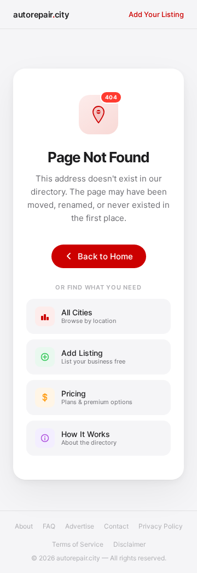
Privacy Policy (160, 526)
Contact (116, 526)
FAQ (49, 526)
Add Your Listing (156, 14)
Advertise (79, 526)
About (24, 526)
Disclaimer (129, 544)
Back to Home (105, 256)
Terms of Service (77, 544)
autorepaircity (41, 14)
